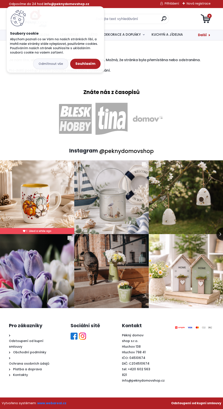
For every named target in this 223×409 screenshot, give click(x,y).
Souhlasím (85, 63)
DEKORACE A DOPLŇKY (122, 34)
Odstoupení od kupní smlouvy (196, 403)
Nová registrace (199, 3)
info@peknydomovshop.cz (143, 380)
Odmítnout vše (51, 64)
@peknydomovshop (126, 151)
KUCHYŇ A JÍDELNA (167, 34)
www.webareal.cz (51, 403)
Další (202, 35)
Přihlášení (172, 3)
